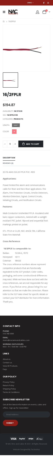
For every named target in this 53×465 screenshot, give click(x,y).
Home (4, 21)
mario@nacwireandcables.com (16, 340)
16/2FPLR (12, 95)
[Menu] (4, 12)
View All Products (10, 366)
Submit (10, 423)
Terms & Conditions (11, 392)
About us (7, 359)
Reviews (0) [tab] (8, 163)
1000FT (16, 125)
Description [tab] (9, 157)
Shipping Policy (9, 389)
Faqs (5, 369)
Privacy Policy (9, 382)
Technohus (35, 449)
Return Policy (8, 385)
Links (29, 3)
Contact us (7, 362)
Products (18, 119)
